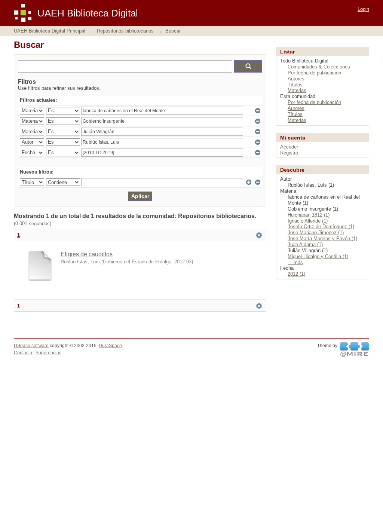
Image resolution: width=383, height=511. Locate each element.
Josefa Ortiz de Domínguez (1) (321, 226)
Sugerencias (48, 352)
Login (363, 9)
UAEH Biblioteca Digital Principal (49, 31)
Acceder (289, 147)
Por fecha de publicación (314, 73)
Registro (289, 153)
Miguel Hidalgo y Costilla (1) (318, 256)
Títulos (295, 85)
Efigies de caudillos (87, 254)
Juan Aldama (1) (305, 244)
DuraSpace (110, 345)
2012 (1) (296, 274)
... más (295, 262)
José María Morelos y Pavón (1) (322, 238)
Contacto (23, 352)
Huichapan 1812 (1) (309, 215)
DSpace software (31, 345)
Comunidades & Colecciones (319, 67)
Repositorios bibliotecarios (125, 31)
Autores (296, 79)
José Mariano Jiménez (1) (316, 232)
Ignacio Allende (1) (308, 221)
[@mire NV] (354, 349)
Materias (297, 90)
